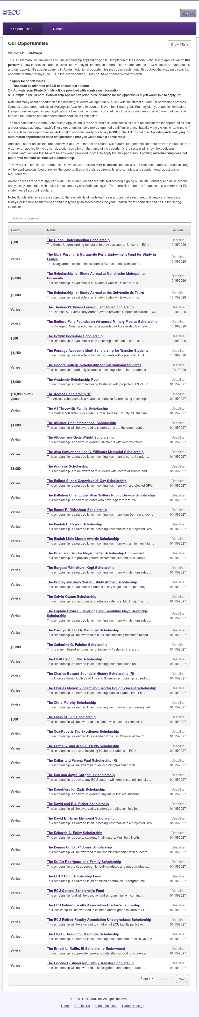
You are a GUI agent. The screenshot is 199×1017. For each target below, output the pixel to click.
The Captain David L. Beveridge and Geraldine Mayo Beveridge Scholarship (97, 613)
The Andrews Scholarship (67, 466)
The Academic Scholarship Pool (73, 379)
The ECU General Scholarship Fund (75, 890)
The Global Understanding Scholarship (78, 239)
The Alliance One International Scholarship (81, 422)
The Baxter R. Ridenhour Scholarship (77, 509)
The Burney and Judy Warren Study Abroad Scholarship (92, 581)
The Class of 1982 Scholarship (71, 716)
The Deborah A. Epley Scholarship (74, 832)
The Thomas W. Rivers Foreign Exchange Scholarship (90, 306)
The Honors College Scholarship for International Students (94, 364)
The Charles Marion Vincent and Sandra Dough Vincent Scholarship (101, 687)
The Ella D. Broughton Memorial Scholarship (83, 933)
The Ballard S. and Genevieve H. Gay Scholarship (86, 480)
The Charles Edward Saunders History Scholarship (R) (90, 673)
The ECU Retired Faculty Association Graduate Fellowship (93, 905)
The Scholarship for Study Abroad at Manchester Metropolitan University (96, 275)
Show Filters (179, 44)
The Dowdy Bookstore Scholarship (75, 335)
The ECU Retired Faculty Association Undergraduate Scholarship (99, 919)
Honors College (133, 1005)
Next (182, 979)
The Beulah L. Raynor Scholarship (74, 524)
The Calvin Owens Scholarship (71, 596)
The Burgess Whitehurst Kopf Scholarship (81, 567)
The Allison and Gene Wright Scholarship (80, 437)
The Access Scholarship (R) (69, 393)
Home (65, 1005)
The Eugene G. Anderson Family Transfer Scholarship (90, 962)
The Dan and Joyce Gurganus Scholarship (81, 774)
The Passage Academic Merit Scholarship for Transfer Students (97, 350)
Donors (58, 28)
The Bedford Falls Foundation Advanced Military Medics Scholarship (102, 321)
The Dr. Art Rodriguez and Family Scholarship (84, 861)
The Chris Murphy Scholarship (71, 702)
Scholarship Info (106, 1005)
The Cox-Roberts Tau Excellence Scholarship (83, 731)
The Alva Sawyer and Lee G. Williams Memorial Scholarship (95, 451)
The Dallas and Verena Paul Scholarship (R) (82, 760)
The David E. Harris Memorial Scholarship (81, 818)
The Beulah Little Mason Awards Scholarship (83, 538)
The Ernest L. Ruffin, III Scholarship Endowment (86, 948)
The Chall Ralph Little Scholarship (74, 658)
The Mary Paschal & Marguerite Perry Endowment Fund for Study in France (101, 256)
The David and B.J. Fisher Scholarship (78, 803)
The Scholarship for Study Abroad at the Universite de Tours (95, 292)
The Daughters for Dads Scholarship (76, 789)
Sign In (188, 13)
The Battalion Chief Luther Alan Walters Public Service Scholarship (101, 495)
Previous (165, 979)
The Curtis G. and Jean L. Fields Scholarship (83, 745)
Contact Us (82, 1005)
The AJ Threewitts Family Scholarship (77, 408)
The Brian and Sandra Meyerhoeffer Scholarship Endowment (95, 552)
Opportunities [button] (22, 28)
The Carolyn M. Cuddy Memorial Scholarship (83, 630)
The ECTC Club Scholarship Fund (74, 876)
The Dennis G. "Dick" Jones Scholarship (79, 847)
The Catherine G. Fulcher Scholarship (77, 644)
